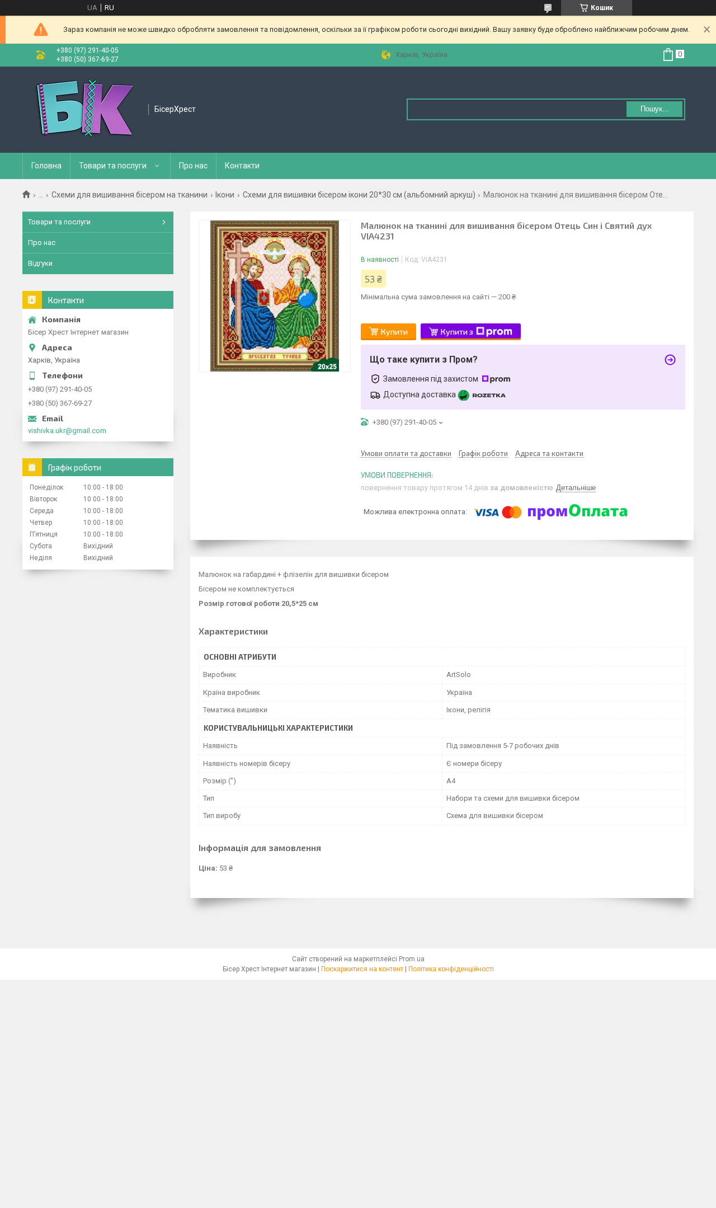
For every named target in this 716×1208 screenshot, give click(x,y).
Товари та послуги (113, 165)
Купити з (457, 331)
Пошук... (654, 109)
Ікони (224, 194)
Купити (394, 331)
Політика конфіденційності (451, 969)
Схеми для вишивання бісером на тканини (129, 194)
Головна (46, 165)
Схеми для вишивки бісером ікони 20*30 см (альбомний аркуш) (359, 194)
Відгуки (40, 263)
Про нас (193, 165)
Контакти (242, 165)
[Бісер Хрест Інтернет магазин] (86, 110)
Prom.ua (412, 959)
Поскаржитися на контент (362, 969)
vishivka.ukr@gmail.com (67, 430)
